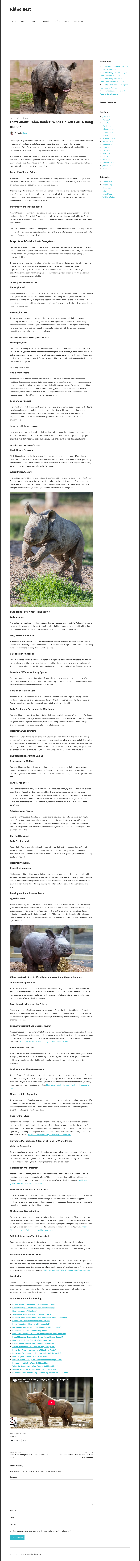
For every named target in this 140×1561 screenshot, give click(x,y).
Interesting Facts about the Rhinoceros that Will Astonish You (37, 1353)
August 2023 (107, 147)
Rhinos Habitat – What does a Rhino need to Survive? (33, 1304)
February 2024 (108, 129)
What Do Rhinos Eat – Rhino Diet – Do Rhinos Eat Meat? (34, 1369)
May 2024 (106, 120)
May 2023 (106, 153)
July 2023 (106, 150)
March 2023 (107, 159)
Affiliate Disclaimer (62, 21)
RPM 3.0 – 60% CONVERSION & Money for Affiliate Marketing (67, 1270)
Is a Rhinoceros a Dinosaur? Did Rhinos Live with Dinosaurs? (36, 1327)
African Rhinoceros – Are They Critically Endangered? (33, 1346)
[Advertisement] (70, 39)
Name (13, 1510)
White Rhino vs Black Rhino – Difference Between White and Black (39, 1333)
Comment (14, 1477)
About (23, 21)
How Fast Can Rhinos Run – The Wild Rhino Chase (32, 1340)
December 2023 (108, 135)
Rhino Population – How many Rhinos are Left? (31, 1324)
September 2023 (108, 144)
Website (13, 1524)
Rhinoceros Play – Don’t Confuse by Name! (29, 1330)
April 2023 (106, 156)
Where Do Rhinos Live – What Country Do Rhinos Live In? (35, 1366)
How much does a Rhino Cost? (24, 1311)
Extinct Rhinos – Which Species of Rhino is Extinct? (33, 1343)
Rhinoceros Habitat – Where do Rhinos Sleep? (30, 1363)
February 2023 (108, 162)
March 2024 (107, 126)
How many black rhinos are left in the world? (30, 1356)
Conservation (107, 181)
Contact (33, 21)
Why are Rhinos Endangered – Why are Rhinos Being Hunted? (37, 1359)
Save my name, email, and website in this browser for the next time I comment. (42, 1531)
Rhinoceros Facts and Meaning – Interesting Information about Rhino (40, 1372)
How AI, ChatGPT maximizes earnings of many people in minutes (45, 1041)
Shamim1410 (27, 133)
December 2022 (108, 168)
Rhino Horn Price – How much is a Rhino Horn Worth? (34, 1350)
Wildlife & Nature (108, 197)
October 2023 (107, 141)
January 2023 (107, 165)
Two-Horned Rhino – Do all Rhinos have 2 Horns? (32, 1314)
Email (12, 1517)
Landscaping (79, 21)
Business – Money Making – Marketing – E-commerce (49, 1134)
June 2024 (106, 116)
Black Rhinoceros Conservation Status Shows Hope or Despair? (37, 1337)
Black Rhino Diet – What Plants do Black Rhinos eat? (33, 1307)
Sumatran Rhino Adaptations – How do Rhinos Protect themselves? (39, 1317)
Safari (104, 191)
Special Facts (107, 194)
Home (13, 21)
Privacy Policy (45, 21)
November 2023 (108, 138)
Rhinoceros (25, 118)
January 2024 (107, 132)
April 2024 (106, 123)
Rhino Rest (20, 9)
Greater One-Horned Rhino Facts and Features (31, 1320)
